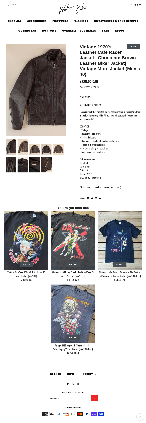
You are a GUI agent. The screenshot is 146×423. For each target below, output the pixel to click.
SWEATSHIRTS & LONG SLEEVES (116, 21)
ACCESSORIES (37, 21)
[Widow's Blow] (73, 12)
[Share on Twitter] (92, 198)
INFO (72, 373)
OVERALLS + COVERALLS (79, 30)
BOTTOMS (49, 30)
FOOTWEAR (60, 21)
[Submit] (94, 398)
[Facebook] (68, 384)
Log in (127, 4)
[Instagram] (73, 384)
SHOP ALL (14, 21)
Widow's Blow (76, 407)
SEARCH (55, 373)
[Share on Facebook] (88, 198)
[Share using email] (100, 198)
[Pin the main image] (96, 198)
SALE (105, 30)
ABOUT (121, 30)
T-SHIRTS (81, 21)
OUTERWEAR (27, 30)
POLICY (89, 373)
